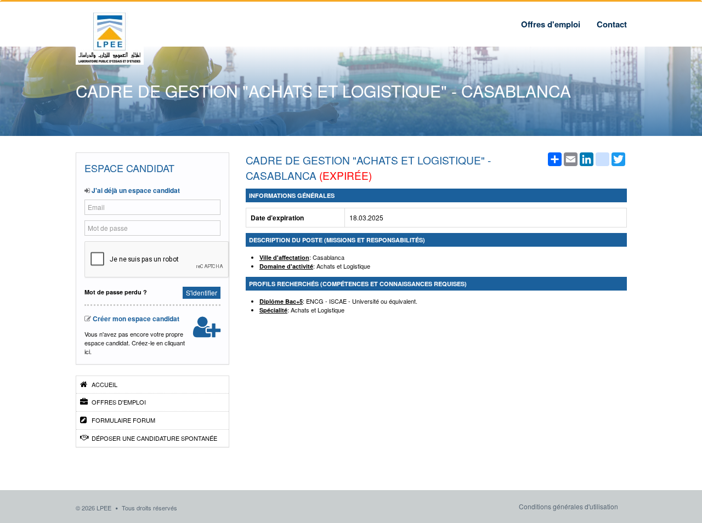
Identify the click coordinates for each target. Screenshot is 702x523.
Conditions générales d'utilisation (568, 506)
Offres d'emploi (550, 24)
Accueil (103, 384)
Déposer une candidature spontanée (153, 438)
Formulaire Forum (122, 420)
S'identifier (201, 292)
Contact (612, 24)
